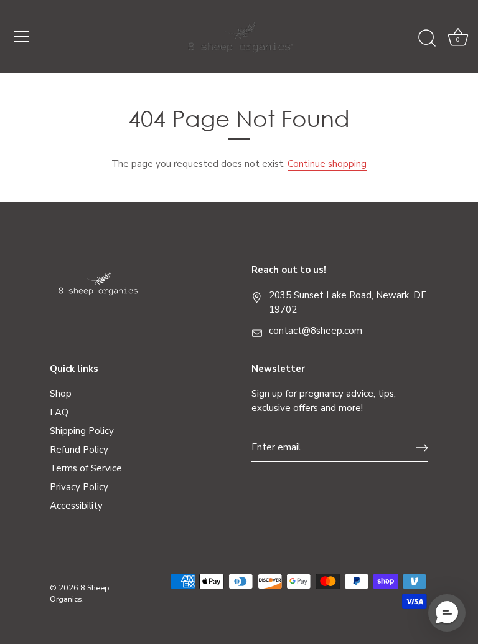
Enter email (276, 447)
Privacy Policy (79, 487)
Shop (61, 393)
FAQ (59, 412)
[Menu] (21, 36)
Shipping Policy (82, 431)
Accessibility (76, 506)
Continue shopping (327, 164)
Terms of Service (86, 468)
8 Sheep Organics (80, 593)
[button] (447, 613)
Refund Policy (79, 449)
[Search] (427, 38)
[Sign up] (422, 448)
